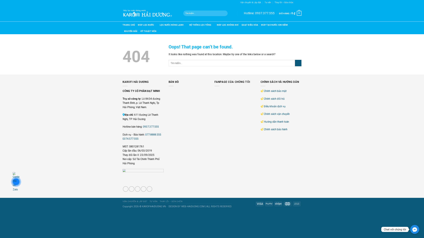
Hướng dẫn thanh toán (276, 121)
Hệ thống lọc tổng (200, 25)
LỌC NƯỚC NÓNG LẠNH (172, 25)
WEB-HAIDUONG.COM (193, 206)
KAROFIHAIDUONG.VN (154, 206)
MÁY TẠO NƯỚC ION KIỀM (274, 25)
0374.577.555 (130, 138)
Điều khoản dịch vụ (275, 106)
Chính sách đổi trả (274, 98)
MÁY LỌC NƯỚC (146, 25)
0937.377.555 (265, 13)
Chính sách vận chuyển (277, 114)
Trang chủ (129, 25)
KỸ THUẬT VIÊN (148, 31)
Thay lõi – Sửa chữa (284, 2)
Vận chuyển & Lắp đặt (250, 2)
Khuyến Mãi (130, 31)
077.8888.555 (153, 134)
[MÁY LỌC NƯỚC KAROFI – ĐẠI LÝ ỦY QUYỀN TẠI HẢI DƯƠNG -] (150, 13)
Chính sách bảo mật (275, 91)
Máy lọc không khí (227, 25)
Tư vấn (268, 2)
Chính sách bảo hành (275, 129)
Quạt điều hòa (249, 25)
